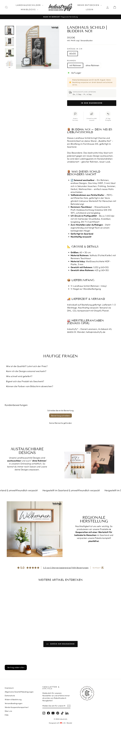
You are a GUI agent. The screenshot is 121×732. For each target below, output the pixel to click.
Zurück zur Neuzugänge (62, 644)
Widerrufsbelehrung (13, 699)
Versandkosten (86, 40)
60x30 (72, 53)
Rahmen (71, 61)
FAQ (6, 715)
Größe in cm (74, 49)
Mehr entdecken (89, 5)
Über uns (8, 711)
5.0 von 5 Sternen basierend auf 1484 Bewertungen (66, 567)
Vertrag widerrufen (15, 667)
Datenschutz (10, 695)
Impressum (9, 688)
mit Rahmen (75, 65)
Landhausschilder (28, 5)
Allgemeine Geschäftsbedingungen (19, 692)
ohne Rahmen (92, 65)
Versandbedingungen (13, 703)
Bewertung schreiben (60, 415)
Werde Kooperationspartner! (17, 707)
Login (89, 9)
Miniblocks (28, 9)
